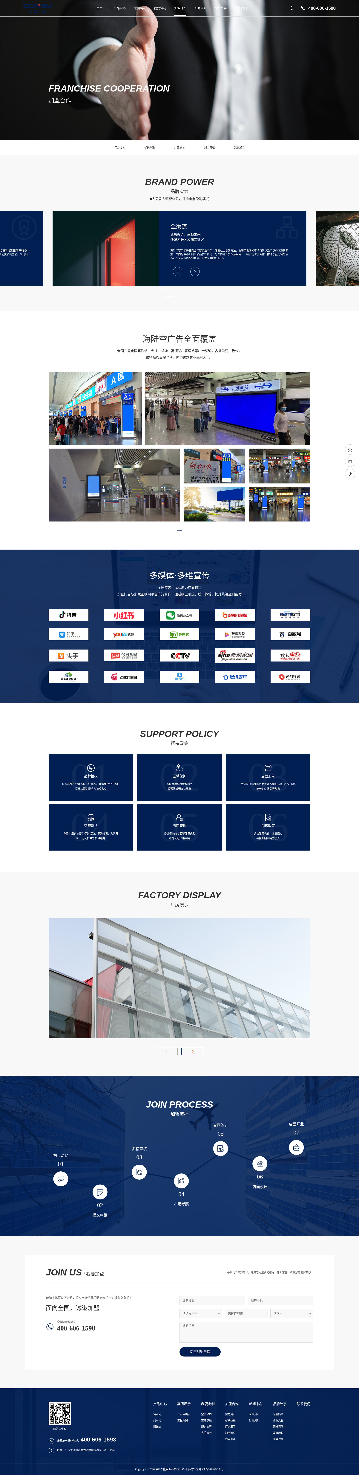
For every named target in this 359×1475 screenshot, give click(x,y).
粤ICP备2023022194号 (211, 1469)
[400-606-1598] (350, 449)
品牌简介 (278, 1414)
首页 (99, 8)
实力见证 (119, 147)
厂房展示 (179, 147)
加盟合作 (180, 8)
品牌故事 (221, 8)
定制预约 (206, 1414)
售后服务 (206, 1432)
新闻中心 (200, 8)
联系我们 (241, 8)
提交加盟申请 (200, 1352)
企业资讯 (254, 1414)
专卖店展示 (183, 1414)
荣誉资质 (278, 1426)
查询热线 (206, 1420)
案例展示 (140, 8)
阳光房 (157, 1426)
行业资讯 (254, 1420)
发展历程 (278, 1432)
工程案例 (182, 1420)
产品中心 (120, 8)
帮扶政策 (149, 147)
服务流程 (206, 1426)
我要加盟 (239, 147)
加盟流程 (209, 147)
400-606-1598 (322, 8)
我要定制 (160, 8)
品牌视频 (278, 1439)
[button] (177, 271)
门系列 (157, 1420)
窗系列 (157, 1414)
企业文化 (278, 1420)
